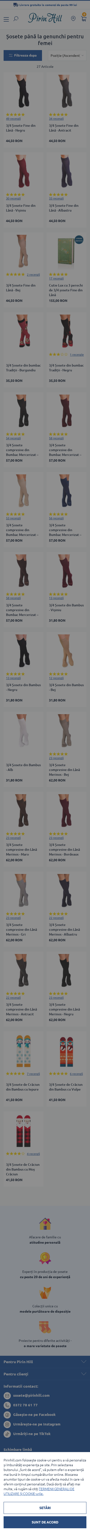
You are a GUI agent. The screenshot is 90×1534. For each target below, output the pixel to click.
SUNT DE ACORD (45, 1522)
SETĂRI (45, 1508)
